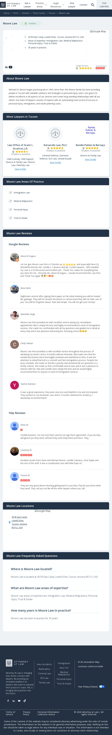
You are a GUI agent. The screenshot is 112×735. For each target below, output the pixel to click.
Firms (15, 13)
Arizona (25, 13)
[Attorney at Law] (10, 5)
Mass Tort (64, 668)
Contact (83, 4)
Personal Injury (64, 679)
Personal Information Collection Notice (48, 713)
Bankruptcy (44, 669)
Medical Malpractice (64, 673)
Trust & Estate (64, 683)
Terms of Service (10, 713)
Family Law (44, 682)
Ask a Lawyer (27, 5)
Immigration (64, 663)
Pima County (39, 13)
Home (6, 13)
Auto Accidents (44, 664)
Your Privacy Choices (88, 686)
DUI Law (44, 678)
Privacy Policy (26, 713)
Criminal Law (44, 673)
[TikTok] (24, 701)
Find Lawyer (72, 5)
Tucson (52, 13)
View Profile (20, 169)
